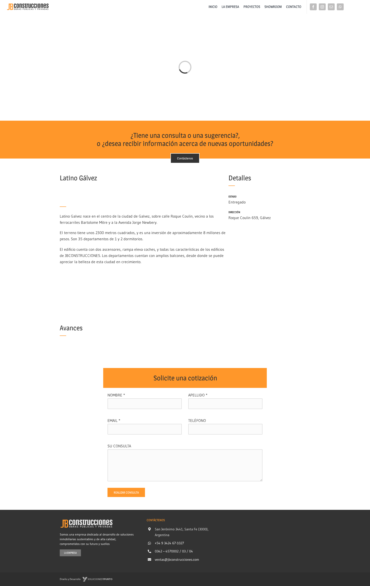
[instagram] (322, 6)
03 (184, 551)
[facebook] (313, 6)
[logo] (27, 4)
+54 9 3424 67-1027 (169, 543)
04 (191, 551)
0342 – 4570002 (167, 551)
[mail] (331, 6)
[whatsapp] (340, 6)
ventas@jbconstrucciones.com (177, 559)
